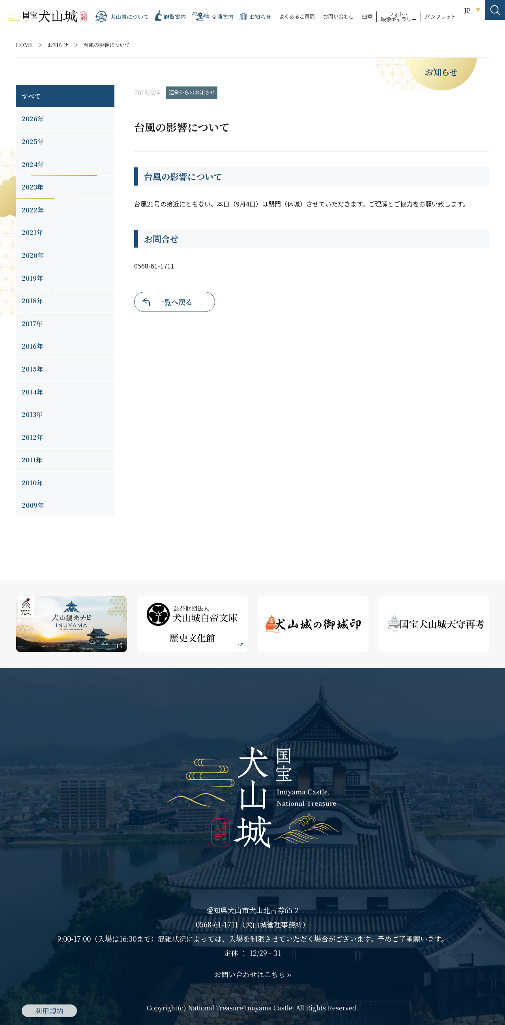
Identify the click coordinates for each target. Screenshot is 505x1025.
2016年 (32, 346)
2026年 (33, 118)
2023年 (32, 186)
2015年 (32, 369)
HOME (24, 45)
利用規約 (49, 1011)
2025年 (33, 141)
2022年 (33, 209)
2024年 (33, 164)
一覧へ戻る (175, 302)
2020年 (33, 255)
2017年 (32, 323)
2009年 (33, 505)
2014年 (32, 391)
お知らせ (58, 45)
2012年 (32, 437)
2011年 (32, 459)
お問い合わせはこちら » (252, 974)
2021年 (32, 232)
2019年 (32, 278)
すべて (31, 96)
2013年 (32, 414)
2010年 (32, 482)
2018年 (32, 300)
